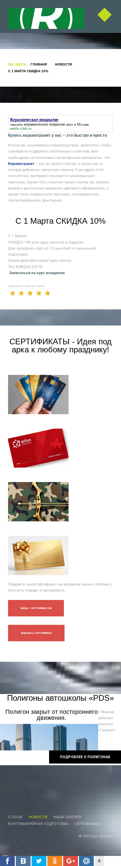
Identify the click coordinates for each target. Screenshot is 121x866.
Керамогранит (21, 164)
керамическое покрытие (44, 124)
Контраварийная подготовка (38, 824)
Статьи (15, 817)
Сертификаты (88, 824)
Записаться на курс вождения (37, 273)
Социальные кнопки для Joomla (26, 286)
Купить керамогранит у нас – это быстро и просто (57, 135)
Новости (63, 64)
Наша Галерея (67, 817)
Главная (39, 64)
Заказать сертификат (36, 633)
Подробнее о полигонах (85, 757)
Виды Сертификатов (36, 608)
